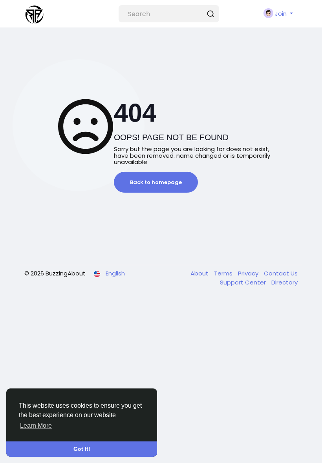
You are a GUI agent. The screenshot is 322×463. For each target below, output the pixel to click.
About (200, 273)
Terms (224, 273)
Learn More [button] (36, 425)
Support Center (243, 282)
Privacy (249, 273)
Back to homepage (156, 182)
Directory (284, 282)
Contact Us (281, 273)
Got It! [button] (81, 449)
